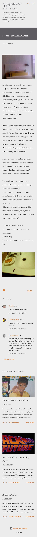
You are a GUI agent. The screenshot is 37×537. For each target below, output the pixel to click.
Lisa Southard (13, 335)
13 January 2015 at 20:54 (17, 313)
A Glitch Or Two (10, 494)
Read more (30, 422)
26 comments (14, 483)
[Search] (28, 3)
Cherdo (11, 306)
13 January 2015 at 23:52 (17, 354)
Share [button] (29, 291)
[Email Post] (3, 291)
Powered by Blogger (19, 528)
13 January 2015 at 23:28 (17, 329)
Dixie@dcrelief (14, 319)
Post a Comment (8, 359)
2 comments (14, 422)
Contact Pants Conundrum (15, 400)
